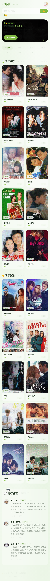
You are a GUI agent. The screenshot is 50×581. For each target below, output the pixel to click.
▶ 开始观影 (11, 37)
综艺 (8, 52)
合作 (15, 577)
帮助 (21, 577)
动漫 (43, 47)
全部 (8, 47)
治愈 (19, 52)
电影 (19, 47)
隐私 (9, 577)
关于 (3, 577)
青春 (31, 52)
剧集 (31, 47)
